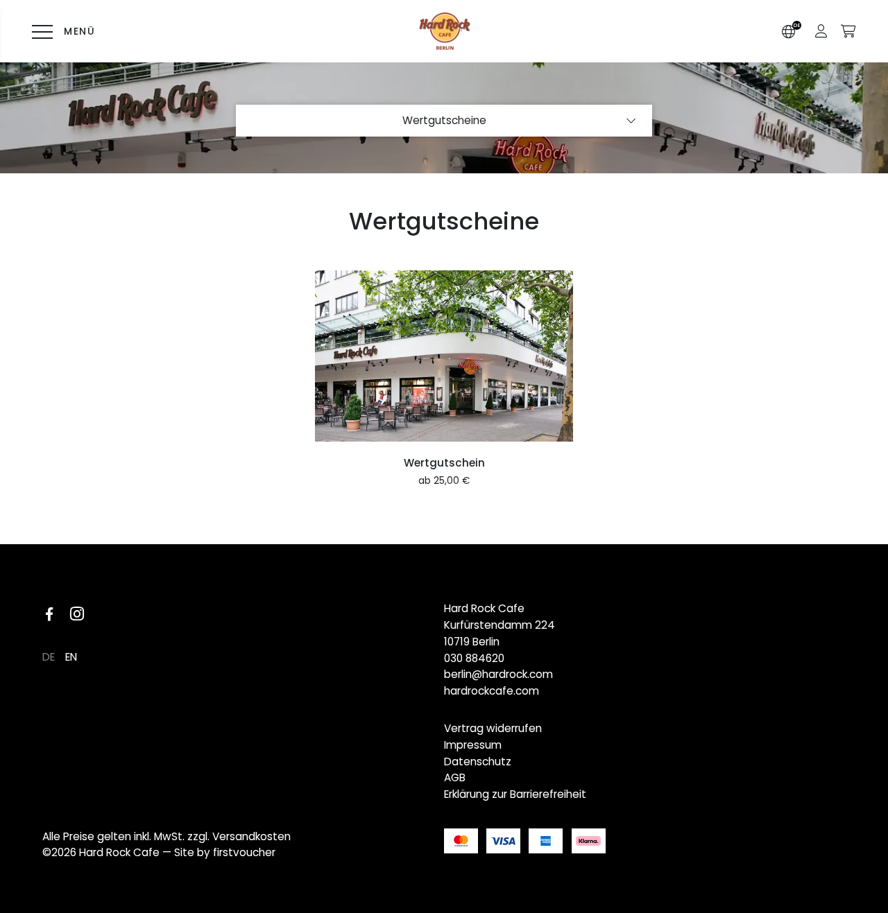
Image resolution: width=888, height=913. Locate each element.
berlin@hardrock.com (498, 674)
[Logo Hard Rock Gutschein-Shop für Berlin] (444, 31)
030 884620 (474, 658)
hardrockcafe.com (491, 691)
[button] (821, 31)
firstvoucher (244, 852)
